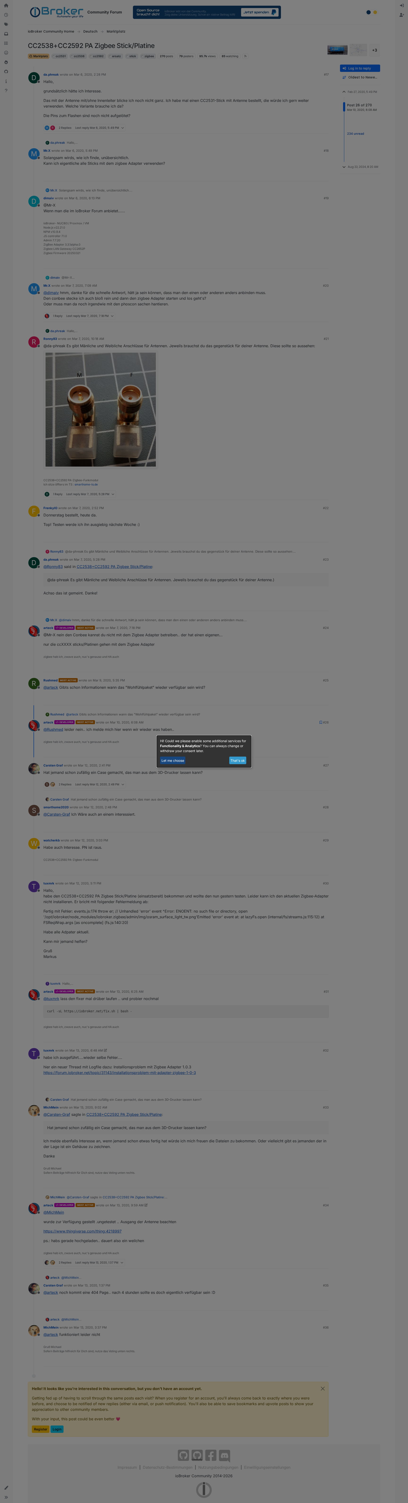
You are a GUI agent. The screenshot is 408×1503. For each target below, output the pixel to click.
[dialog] (204, 752)
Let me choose (173, 760)
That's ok (237, 760)
